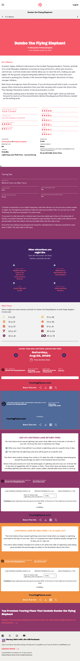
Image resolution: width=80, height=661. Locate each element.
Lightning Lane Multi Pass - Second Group (19, 155)
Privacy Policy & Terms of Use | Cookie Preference (17, 655)
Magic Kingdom (46, 48)
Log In (75, 5)
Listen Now (8, 649)
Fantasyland (7, 141)
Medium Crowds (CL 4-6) (44, 491)
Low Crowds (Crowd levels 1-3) (17, 491)
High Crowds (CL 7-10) (66, 491)
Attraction (34, 48)
